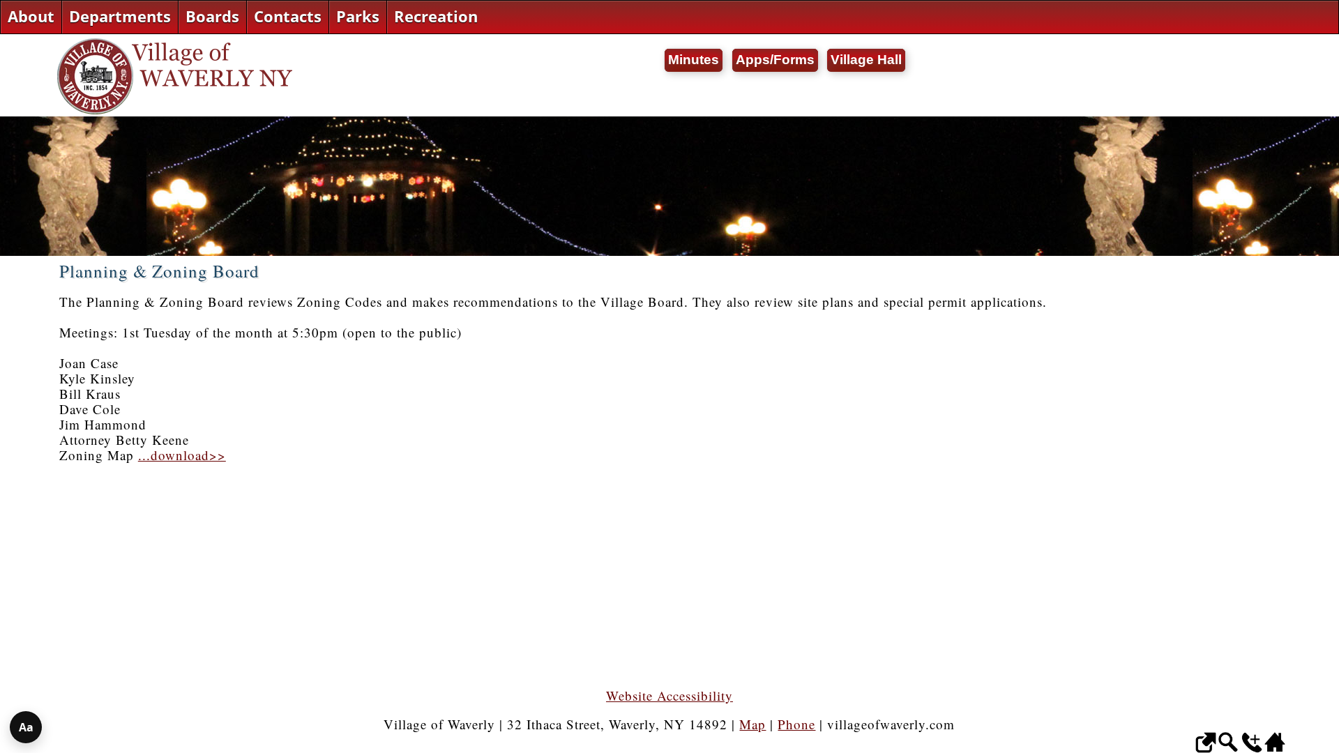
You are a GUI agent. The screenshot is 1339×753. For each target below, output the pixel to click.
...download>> (182, 455)
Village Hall (866, 59)
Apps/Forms (775, 59)
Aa (26, 727)
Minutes (693, 59)
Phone (796, 724)
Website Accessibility (669, 695)
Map (752, 724)
